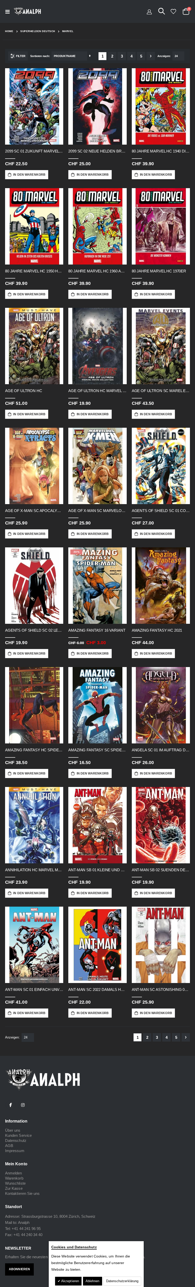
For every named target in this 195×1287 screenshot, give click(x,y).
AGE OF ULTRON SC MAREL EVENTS (161, 391)
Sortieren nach (39, 56)
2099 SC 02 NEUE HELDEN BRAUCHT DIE (97, 151)
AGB (9, 1145)
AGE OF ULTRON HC (23, 391)
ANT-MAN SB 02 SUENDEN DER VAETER (161, 870)
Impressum (14, 1150)
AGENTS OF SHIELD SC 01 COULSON (161, 510)
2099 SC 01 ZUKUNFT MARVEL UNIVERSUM (34, 151)
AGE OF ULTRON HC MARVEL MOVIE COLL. (97, 391)
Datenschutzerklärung (122, 1281)
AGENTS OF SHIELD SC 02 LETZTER (34, 630)
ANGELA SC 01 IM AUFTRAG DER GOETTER (161, 750)
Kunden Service (18, 1135)
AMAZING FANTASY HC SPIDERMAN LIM (34, 750)
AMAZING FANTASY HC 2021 (157, 630)
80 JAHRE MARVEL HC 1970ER (159, 271)
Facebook (11, 1105)
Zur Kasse (14, 1188)
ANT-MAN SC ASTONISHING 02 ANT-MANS (161, 989)
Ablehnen (93, 1281)
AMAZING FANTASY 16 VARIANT (96, 630)
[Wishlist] (173, 11)
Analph (23, 1222)
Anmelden (13, 1173)
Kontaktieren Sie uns (22, 1193)
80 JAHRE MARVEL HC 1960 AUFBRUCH (97, 271)
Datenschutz (15, 1140)
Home (9, 31)
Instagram (23, 1105)
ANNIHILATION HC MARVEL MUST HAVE (34, 870)
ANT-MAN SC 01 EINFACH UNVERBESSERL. (34, 989)
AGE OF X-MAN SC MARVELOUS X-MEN (97, 510)
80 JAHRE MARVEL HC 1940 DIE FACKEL (161, 151)
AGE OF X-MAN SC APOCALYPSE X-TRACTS (34, 510)
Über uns (13, 1130)
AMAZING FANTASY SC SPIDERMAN (97, 750)
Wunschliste (15, 1183)
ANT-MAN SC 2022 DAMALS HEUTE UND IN (97, 989)
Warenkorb (14, 1178)
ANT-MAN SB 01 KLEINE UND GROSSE (97, 870)
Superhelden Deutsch (37, 31)
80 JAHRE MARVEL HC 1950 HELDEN (34, 271)
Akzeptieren (69, 1281)
